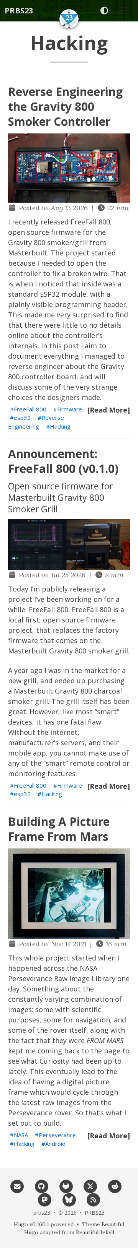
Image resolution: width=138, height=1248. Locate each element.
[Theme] (104, 11)
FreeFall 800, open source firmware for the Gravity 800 (60, 232)
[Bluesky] (69, 1199)
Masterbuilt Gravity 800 (53, 691)
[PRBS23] (69, 18)
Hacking (60, 426)
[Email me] (17, 1185)
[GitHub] (41, 1185)
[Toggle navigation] (122, 10)
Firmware (69, 409)
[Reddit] (115, 1185)
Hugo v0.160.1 (31, 1224)
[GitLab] (66, 1185)
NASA (21, 1135)
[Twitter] (90, 1185)
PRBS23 (19, 10)
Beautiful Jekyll (95, 1232)
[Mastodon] (44, 1199)
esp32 (22, 417)
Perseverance (57, 1135)
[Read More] (108, 409)
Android (55, 1143)
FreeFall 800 (30, 409)
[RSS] (93, 1199)
